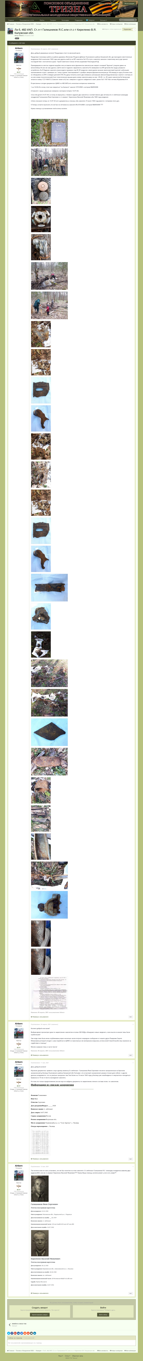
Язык (60, 1356)
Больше (103, 20)
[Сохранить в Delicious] (21, 1333)
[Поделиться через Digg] (18, 1333)
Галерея (53, 20)
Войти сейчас (103, 1315)
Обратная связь (77, 1356)
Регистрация (129, 3)
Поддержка (78, 20)
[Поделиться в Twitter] (8, 1333)
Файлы (42, 20)
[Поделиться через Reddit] (24, 1333)
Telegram (91, 20)
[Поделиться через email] (31, 1333)
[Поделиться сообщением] (133, 49)
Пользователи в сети (27, 20)
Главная (11, 20)
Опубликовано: (41, 49)
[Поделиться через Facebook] (11, 1333)
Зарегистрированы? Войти (109, 4)
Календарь (65, 20)
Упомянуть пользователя (40, 1017)
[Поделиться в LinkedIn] (34, 1333)
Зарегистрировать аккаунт (40, 1315)
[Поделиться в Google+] (15, 1333)
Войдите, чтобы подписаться (112, 29)
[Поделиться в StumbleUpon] (28, 1333)
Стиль (67, 1356)
